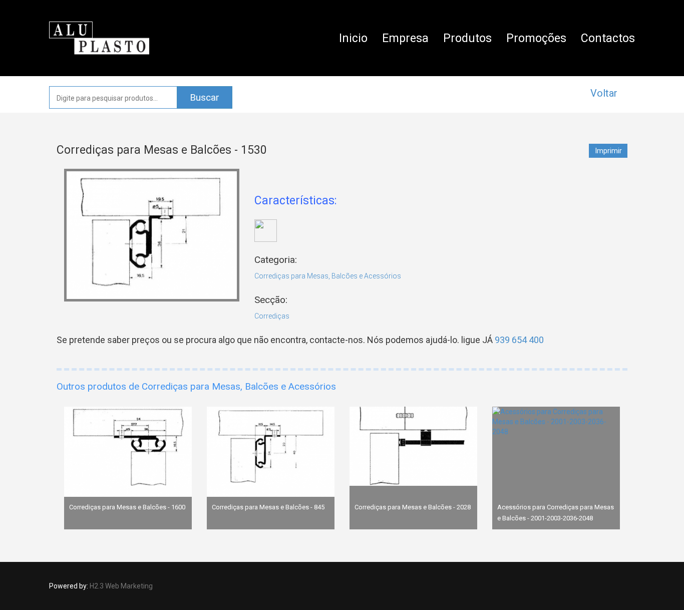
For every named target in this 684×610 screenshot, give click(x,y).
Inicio (353, 38)
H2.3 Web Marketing (121, 586)
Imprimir (608, 151)
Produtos (467, 38)
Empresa (405, 38)
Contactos (608, 38)
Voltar (603, 93)
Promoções (536, 38)
